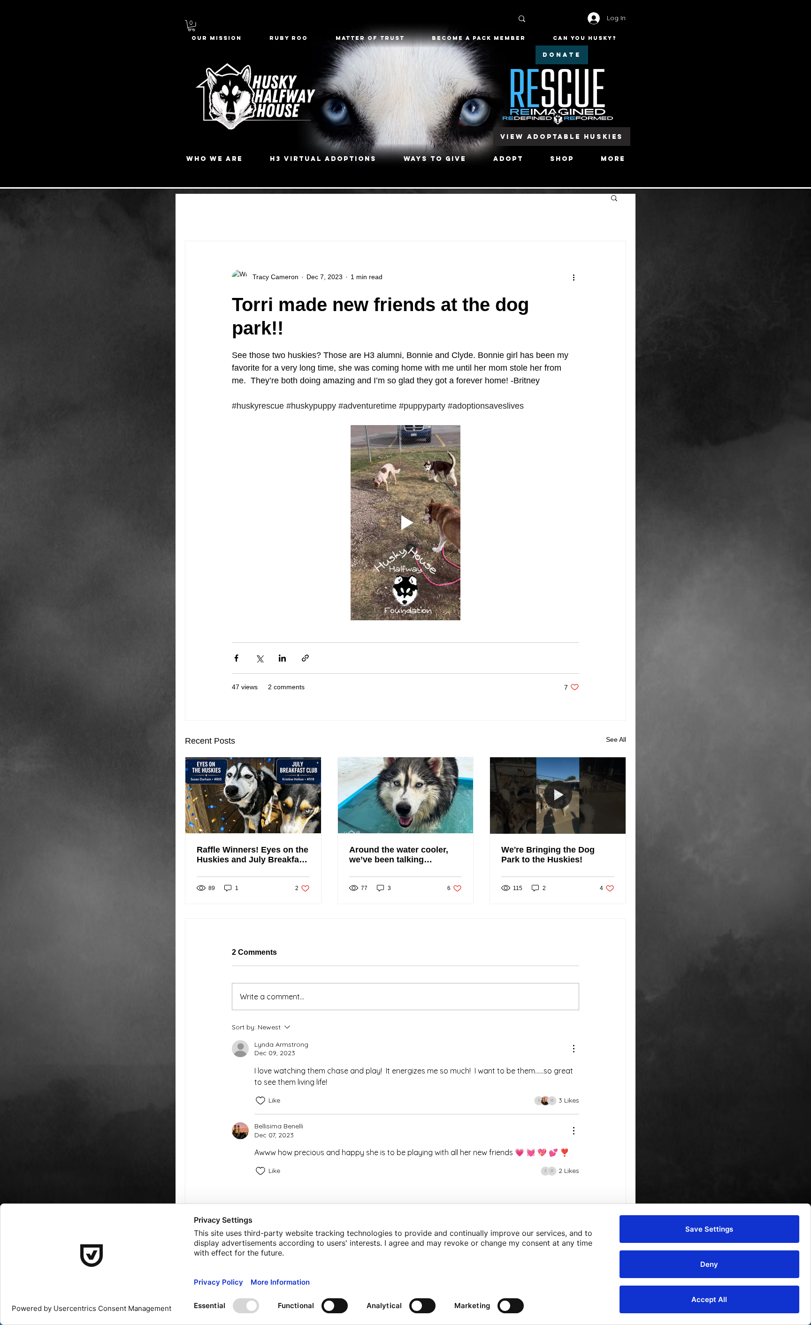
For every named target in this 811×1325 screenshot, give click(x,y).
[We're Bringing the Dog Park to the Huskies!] (558, 795)
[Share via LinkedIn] (282, 658)
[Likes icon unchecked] (260, 1100)
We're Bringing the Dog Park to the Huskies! (548, 854)
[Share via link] (305, 658)
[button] (191, 25)
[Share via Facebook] (236, 658)
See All (616, 739)
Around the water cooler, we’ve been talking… (398, 854)
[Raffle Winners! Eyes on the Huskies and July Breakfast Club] (253, 795)
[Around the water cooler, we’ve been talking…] (406, 795)
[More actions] (573, 276)
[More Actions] (573, 1048)
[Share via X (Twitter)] (259, 658)
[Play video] (405, 522)
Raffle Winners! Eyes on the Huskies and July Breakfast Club (252, 855)
